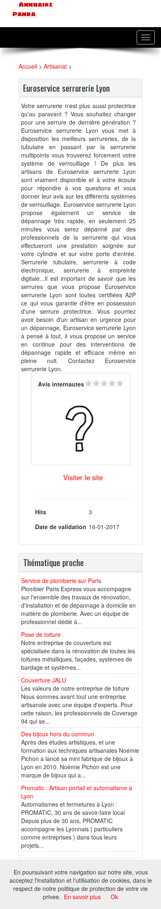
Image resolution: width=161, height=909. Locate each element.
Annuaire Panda (32, 9)
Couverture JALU (43, 680)
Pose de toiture (41, 634)
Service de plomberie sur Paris (61, 580)
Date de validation (60, 527)
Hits (40, 512)
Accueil (28, 66)
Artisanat (55, 66)
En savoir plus (82, 897)
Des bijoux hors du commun (57, 734)
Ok (114, 897)
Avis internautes (61, 384)
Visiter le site (83, 477)
